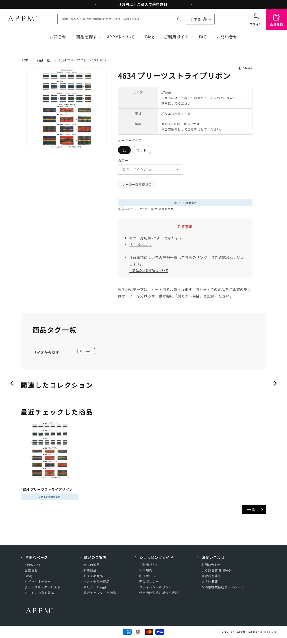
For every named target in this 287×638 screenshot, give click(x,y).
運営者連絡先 (211, 576)
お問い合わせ (211, 564)
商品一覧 (43, 60)
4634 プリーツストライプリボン (82, 60)
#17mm (86, 351)
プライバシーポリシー (155, 587)
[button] (86, 37)
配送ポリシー (149, 576)
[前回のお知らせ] (96, 4)
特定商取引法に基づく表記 (158, 592)
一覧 (252, 509)
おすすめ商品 (93, 576)
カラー (123, 160)
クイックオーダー (38, 581)
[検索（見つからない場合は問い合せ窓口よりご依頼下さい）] (179, 19)
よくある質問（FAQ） (217, 570)
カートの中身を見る (39, 592)
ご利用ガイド (149, 564)
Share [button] (247, 68)
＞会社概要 (209, 581)
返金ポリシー (149, 581)
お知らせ (31, 570)
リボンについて (140, 244)
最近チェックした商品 (99, 592)
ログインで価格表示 (185, 202)
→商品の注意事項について (148, 270)
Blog (28, 576)
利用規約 (145, 570)
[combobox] (121, 19)
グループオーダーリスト (43, 587)
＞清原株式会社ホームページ (222, 587)
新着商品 (89, 570)
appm (241, 631)
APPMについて (36, 564)
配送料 (123, 209)
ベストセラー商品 (96, 581)
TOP (25, 60)
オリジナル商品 (94, 587)
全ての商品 (91, 564)
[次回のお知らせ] (191, 4)
